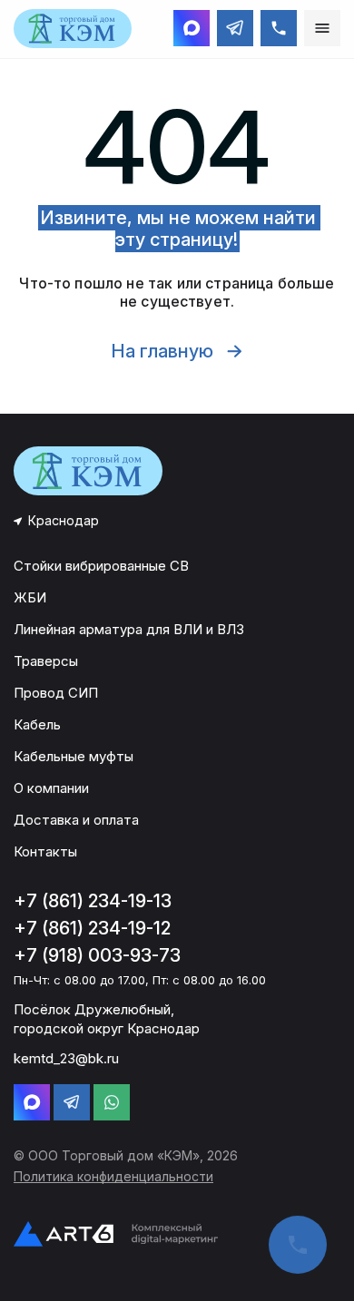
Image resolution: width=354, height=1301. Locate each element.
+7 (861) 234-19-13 (93, 901)
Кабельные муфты (73, 756)
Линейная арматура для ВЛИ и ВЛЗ (129, 629)
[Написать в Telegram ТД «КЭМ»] (235, 28)
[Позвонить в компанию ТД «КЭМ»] (279, 28)
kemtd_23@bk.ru (66, 1058)
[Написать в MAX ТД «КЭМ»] (191, 28)
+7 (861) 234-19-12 (92, 928)
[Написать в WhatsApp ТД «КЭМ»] (111, 1102)
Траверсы (46, 661)
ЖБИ (30, 597)
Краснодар (63, 520)
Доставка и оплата (76, 819)
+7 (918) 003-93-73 (97, 955)
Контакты (45, 851)
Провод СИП (56, 692)
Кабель (37, 724)
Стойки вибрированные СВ (101, 565)
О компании (51, 788)
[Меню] (322, 28)
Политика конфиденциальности (113, 1176)
